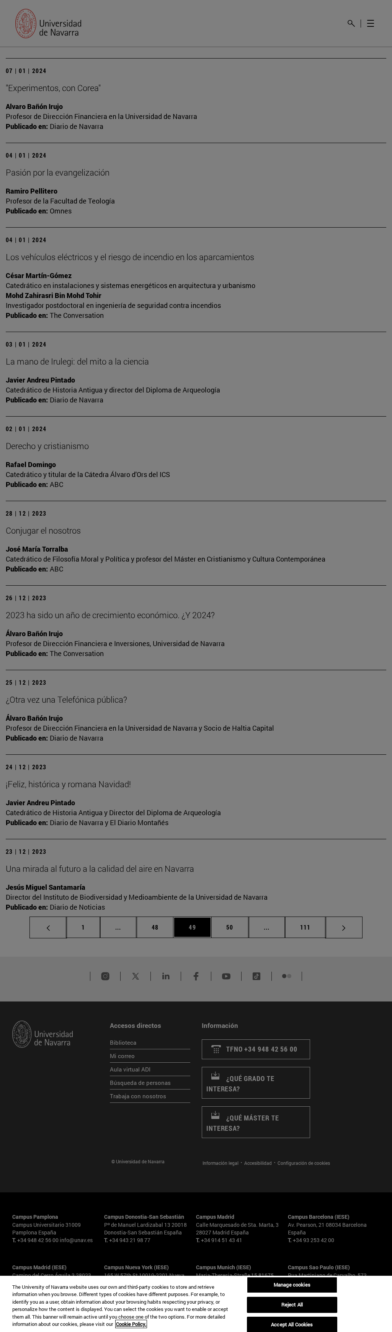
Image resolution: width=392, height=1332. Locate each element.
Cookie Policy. (131, 1324)
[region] (196, 1304)
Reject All (292, 1304)
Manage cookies (292, 1285)
